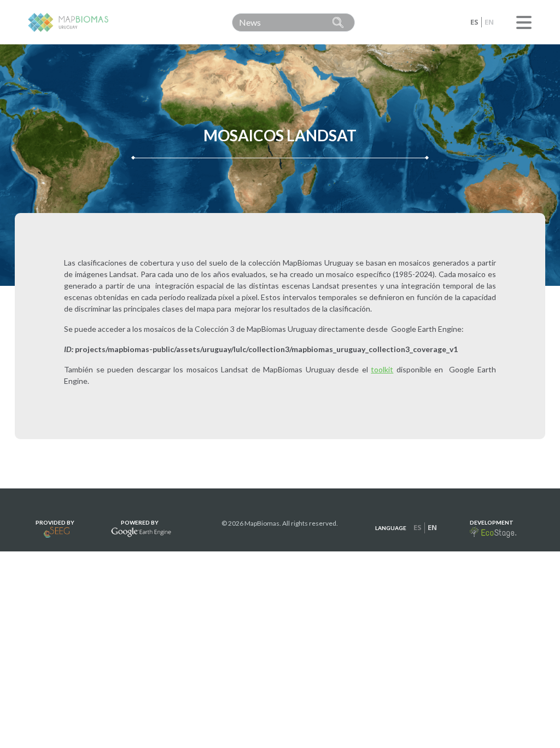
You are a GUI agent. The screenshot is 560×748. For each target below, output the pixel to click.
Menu (524, 22)
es (474, 22)
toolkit (382, 369)
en (489, 22)
